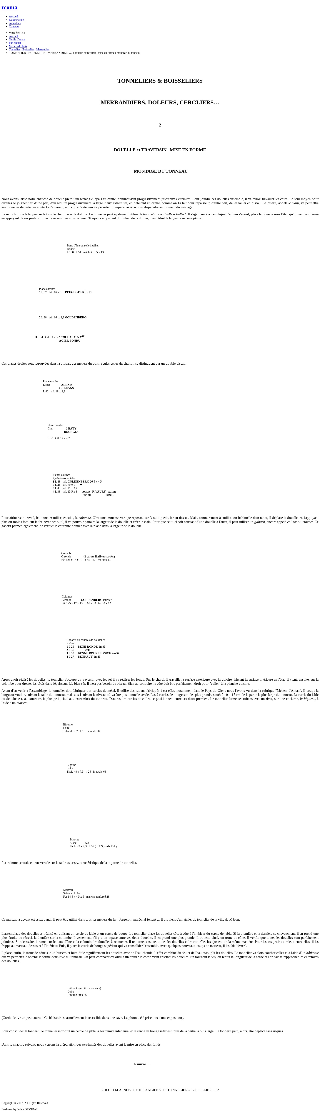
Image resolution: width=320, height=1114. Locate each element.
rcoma (9, 7)
